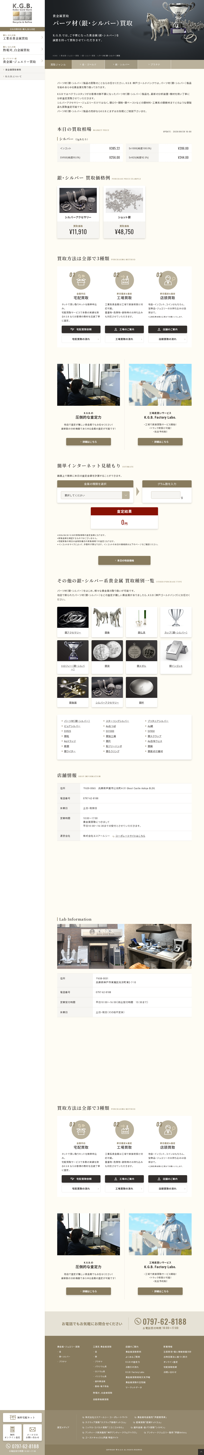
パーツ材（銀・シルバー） (77, 721)
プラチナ (155, 64)
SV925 (67, 731)
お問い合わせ (170, 1372)
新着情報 (168, 1346)
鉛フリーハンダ (114, 746)
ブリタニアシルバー (158, 721)
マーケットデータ (134, 1387)
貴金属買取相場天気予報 (138, 1377)
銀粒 (66, 736)
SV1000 (110, 731)
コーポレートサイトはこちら (130, 836)
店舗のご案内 (132, 1346)
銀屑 (150, 746)
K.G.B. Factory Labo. (135, 1372)
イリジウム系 (101, 1376)
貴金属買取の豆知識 (136, 1382)
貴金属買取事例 (133, 1351)
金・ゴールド (89, 64)
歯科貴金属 (100, 1381)
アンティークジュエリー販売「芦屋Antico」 (167, 1432)
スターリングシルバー (117, 721)
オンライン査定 (171, 1361)
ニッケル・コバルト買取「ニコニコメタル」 (104, 1427)
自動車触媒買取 (101, 1399)
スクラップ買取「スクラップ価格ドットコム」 (105, 1422)
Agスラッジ (70, 741)
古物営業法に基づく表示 (175, 1356)
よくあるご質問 (133, 1356)
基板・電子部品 (102, 1386)
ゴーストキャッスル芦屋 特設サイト (102, 1437)
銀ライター (70, 751)
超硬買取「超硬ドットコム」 (149, 1422)
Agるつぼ (111, 726)
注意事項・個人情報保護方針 (178, 1351)
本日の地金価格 (125, 560)
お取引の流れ (132, 1366)
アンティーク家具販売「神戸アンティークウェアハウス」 (111, 1432)
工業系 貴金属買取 (102, 1346)
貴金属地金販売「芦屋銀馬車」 (152, 1417)
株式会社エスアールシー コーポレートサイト (106, 1417)
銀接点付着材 (155, 751)
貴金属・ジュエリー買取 (68, 1346)
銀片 (108, 741)
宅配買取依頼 (170, 1366)
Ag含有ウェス (155, 741)
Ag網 (150, 726)
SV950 (151, 731)
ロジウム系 (100, 1371)
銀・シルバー (122, 64)
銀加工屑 (111, 736)
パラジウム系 (101, 1366)
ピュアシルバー (72, 726)
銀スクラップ (154, 736)
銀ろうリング (112, 751)
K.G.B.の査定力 (133, 1361)
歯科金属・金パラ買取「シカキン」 (149, 1427)
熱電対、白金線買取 (102, 1392)
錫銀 (66, 746)
